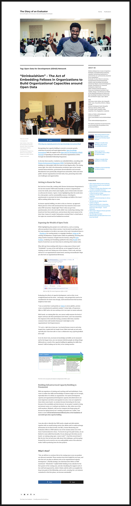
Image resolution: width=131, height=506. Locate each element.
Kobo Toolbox (23, 143)
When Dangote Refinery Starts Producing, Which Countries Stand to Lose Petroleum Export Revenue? (99, 185)
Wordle (31, 154)
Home (100, 11)
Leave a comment (24, 156)
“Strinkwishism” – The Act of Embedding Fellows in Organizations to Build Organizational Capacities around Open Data (51, 81)
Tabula (28, 147)
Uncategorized (23, 140)
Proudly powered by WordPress (41, 499)
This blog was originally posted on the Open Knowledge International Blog (59, 144)
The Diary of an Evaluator (34, 11)
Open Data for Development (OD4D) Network (26, 144)
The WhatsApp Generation (95, 214)
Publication (107, 11)
